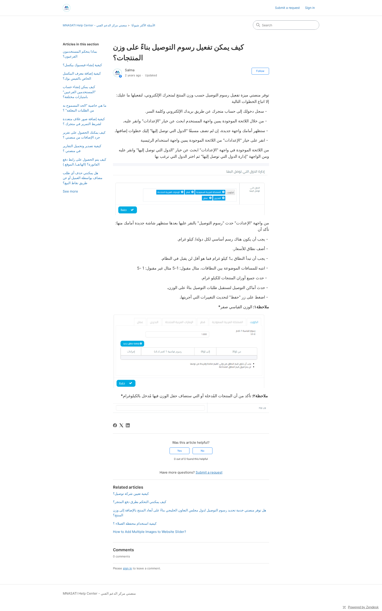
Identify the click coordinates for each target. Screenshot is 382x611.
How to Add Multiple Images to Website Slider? (149, 532)
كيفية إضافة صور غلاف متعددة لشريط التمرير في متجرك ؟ (84, 121)
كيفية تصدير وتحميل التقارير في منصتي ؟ (82, 148)
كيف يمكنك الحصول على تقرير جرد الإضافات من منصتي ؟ (84, 135)
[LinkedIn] (128, 425)
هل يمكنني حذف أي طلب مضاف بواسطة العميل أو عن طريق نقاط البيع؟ (82, 178)
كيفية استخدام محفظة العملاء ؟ (135, 523)
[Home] (66, 8)
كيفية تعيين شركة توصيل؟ (131, 493)
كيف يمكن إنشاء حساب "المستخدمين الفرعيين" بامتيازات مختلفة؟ (79, 92)
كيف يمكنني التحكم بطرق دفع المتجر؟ (139, 502)
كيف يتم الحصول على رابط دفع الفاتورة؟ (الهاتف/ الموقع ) (84, 162)
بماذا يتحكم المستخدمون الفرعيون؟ (80, 54)
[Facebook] (115, 425)
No (202, 450)
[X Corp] (121, 425)
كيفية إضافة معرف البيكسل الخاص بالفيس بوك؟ (82, 76)
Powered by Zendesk (363, 607)
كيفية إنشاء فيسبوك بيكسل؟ (82, 65)
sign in (127, 568)
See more (70, 191)
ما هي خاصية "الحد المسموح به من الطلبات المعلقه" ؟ (84, 108)
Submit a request (287, 8)
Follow (260, 71)
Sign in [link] (310, 8)
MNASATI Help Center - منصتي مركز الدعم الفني (95, 25)
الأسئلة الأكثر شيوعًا (143, 25)
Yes (179, 450)
